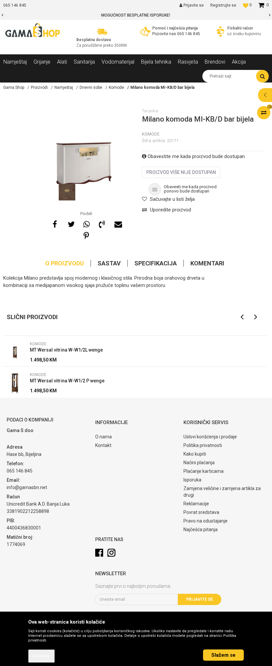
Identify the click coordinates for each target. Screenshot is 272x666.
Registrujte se (223, 5)
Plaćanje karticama (203, 471)
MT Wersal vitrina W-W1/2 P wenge (67, 380)
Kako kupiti (194, 454)
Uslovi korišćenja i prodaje (210, 436)
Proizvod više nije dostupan (181, 172)
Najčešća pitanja (200, 529)
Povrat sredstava (201, 512)
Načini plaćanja (199, 462)
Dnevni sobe (91, 87)
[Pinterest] (86, 235)
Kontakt (103, 445)
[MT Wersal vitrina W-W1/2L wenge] (15, 352)
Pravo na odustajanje (205, 521)
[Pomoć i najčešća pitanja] (145, 31)
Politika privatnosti (202, 445)
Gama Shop (13, 87)
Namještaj (63, 87)
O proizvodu (64, 263)
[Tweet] (71, 223)
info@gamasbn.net (27, 487)
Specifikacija (155, 263)
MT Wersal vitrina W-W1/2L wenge (66, 350)
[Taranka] (67, 192)
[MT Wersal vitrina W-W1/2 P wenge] (15, 383)
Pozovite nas (164, 33)
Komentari (207, 263)
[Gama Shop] (33, 30)
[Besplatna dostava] (102, 31)
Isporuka (192, 479)
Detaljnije (41, 656)
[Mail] (117, 223)
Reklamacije (196, 503)
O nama (103, 436)
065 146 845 (188, 33)
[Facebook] (55, 223)
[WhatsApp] (86, 223)
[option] (136, 15)
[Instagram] (111, 553)
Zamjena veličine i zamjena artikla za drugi (222, 492)
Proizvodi (39, 87)
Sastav (109, 263)
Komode (116, 87)
